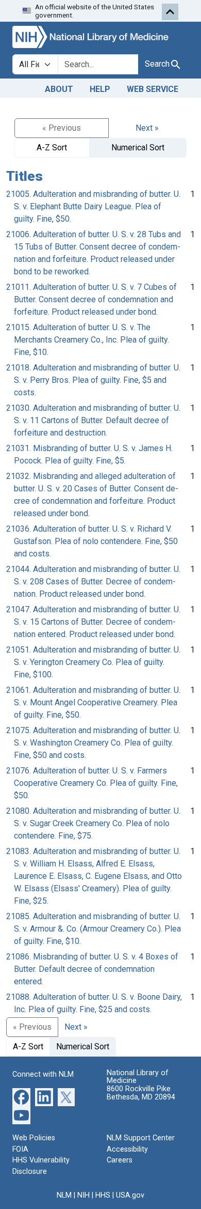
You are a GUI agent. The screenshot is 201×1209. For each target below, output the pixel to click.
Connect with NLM (43, 1074)
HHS (102, 1195)
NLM (64, 1195)
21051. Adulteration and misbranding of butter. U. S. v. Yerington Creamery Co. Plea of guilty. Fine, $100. (93, 662)
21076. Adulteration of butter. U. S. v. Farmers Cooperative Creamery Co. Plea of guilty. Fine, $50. (92, 783)
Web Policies (33, 1138)
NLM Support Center (141, 1138)
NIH (83, 1195)
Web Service (152, 89)
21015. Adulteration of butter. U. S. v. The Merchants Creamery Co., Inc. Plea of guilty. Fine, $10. (87, 339)
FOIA (20, 1149)
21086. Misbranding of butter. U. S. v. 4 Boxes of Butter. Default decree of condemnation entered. (92, 969)
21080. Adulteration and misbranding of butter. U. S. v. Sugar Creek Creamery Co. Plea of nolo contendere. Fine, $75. (93, 823)
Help (100, 89)
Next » (147, 128)
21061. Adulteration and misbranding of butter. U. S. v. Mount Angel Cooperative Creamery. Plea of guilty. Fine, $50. (93, 702)
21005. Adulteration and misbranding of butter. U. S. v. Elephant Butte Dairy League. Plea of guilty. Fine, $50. (93, 206)
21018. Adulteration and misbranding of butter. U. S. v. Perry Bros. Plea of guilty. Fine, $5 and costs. (93, 380)
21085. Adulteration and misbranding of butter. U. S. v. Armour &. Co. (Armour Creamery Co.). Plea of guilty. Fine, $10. (93, 928)
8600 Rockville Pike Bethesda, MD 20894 (141, 1093)
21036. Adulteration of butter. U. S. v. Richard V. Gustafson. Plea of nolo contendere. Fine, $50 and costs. (92, 541)
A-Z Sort (52, 147)
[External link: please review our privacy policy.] (21, 1097)
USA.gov (130, 1195)
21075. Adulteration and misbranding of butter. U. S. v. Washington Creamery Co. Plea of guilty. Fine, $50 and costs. (93, 742)
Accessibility (127, 1149)
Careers (119, 1160)
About (59, 89)
